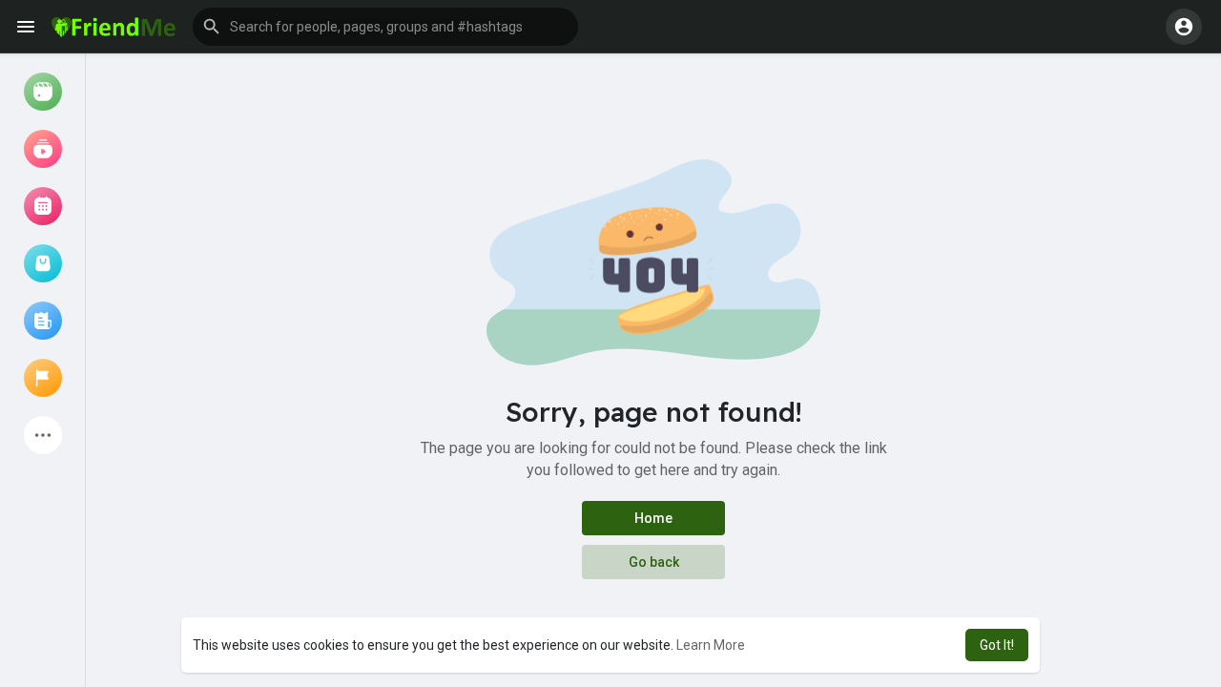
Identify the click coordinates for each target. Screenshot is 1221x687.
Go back (654, 562)
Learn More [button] (710, 645)
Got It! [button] (997, 645)
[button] (385, 27)
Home (653, 518)
